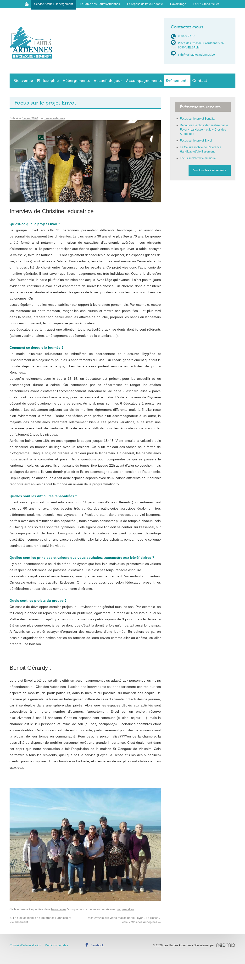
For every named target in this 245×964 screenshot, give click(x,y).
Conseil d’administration (25, 945)
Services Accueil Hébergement (31, 39)
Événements (177, 81)
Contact (199, 81)
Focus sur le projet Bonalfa (197, 118)
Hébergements (76, 81)
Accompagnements (144, 81)
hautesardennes (54, 118)
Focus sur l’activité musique (198, 158)
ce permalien (125, 909)
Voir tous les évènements (209, 170)
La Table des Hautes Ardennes (100, 4)
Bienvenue (23, 81)
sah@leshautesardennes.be (196, 54)
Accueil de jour (108, 81)
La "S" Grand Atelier (206, 4)
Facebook (97, 945)
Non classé (58, 909)
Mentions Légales (56, 945)
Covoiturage (178, 4)
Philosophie (48, 81)
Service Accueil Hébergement (53, 4)
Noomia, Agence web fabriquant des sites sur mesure (225, 945)
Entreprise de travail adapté (145, 4)
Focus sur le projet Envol (196, 140)
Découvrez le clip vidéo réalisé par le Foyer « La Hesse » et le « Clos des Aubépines (124, 920)
